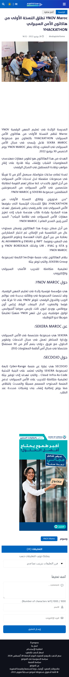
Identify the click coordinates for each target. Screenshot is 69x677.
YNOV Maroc (49, 538)
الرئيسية (61, 12)
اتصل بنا (34, 646)
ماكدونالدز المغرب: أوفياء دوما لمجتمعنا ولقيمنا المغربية (35, 669)
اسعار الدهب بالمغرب (35, 652)
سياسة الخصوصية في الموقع (34, 659)
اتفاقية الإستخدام (34, 649)
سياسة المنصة (34, 662)
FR (16, 4)
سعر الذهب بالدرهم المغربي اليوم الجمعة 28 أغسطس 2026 (34, 656)
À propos (34, 643)
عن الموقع (34, 665)
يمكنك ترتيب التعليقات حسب (34, 556)
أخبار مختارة (48, 12)
